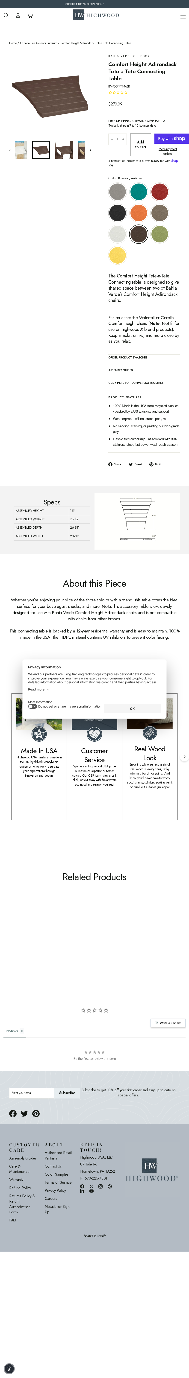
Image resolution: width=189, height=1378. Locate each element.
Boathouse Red (160, 192)
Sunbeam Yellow (117, 255)
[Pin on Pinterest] (36, 1113)
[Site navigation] (183, 16)
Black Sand (117, 213)
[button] (9, 1368)
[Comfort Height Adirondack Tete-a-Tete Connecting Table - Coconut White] (12, 932)
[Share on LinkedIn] (82, 1191)
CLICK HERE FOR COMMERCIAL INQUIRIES (135, 383)
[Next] (184, 756)
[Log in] (18, 15)
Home (13, 43)
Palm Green (160, 234)
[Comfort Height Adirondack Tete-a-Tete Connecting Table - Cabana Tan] (41, 927)
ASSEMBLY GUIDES (120, 370)
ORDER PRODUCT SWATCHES (127, 358)
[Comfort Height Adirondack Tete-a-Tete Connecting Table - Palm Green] (24, 932)
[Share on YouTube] (91, 1191)
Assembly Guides (23, 1158)
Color (125, 178)
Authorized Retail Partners (58, 1155)
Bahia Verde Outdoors (130, 56)
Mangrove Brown (139, 234)
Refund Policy (20, 1188)
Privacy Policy (55, 1190)
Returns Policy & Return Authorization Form (22, 1204)
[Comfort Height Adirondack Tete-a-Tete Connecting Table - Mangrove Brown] (18, 932)
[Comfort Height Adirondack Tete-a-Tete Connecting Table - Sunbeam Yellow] (29, 932)
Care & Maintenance (19, 1168)
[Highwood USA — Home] (96, 15)
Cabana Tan (160, 213)
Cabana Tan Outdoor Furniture (38, 43)
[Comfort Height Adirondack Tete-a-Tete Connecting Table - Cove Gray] (12, 927)
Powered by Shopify (95, 1236)
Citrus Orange (139, 213)
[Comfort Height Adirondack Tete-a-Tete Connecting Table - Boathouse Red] (24, 927)
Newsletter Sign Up (57, 1209)
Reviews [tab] (12, 1031)
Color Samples (56, 1174)
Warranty (16, 1179)
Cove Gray (117, 192)
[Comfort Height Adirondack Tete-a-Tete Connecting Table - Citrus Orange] (35, 927)
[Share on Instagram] (100, 1186)
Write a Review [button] (170, 1023)
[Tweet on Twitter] (24, 1113)
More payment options (168, 151)
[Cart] (30, 15)
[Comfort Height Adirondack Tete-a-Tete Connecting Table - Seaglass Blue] (18, 927)
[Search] (6, 15)
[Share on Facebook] (13, 1113)
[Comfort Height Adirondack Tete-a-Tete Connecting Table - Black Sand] (29, 927)
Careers (51, 1198)
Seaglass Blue (139, 192)
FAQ (12, 1220)
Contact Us (53, 1166)
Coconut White (117, 234)
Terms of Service (58, 1182)
